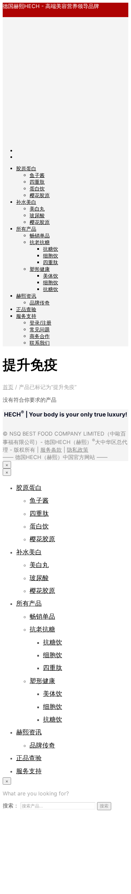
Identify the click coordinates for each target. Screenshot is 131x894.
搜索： (11, 805)
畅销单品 (40, 235)
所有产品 (26, 229)
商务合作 (40, 336)
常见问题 (40, 329)
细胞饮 (50, 256)
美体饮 (50, 276)
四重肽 (37, 182)
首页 (8, 387)
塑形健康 (40, 269)
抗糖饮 (50, 249)
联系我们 (40, 343)
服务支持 (26, 316)
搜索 (104, 805)
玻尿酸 (37, 215)
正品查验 (26, 309)
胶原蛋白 (26, 168)
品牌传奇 (40, 302)
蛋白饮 (37, 188)
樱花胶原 (40, 195)
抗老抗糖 (40, 242)
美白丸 (37, 209)
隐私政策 (77, 449)
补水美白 (26, 202)
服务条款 (51, 449)
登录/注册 (40, 323)
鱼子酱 (37, 175)
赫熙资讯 (26, 296)
